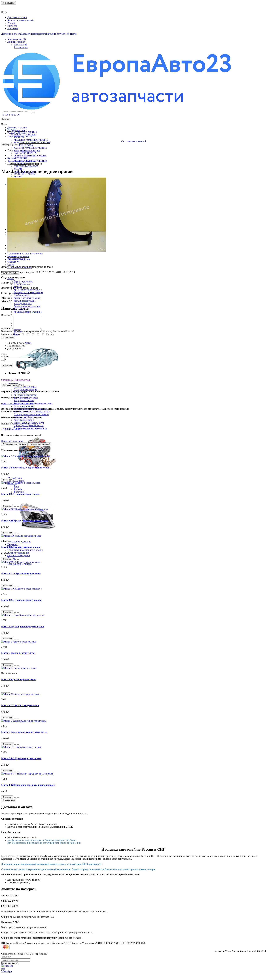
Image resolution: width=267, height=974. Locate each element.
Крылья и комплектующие (31, 140)
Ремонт (11, 23)
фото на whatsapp (10, 403)
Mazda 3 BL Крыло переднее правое (21, 758)
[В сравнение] (5, 354)
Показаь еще (8, 800)
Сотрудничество (16, 130)
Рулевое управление (18, 256)
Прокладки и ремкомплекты (28, 425)
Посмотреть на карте (12, 441)
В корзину (7, 365)
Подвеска (12, 544)
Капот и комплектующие (30, 148)
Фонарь (18, 489)
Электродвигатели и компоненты (31, 414)
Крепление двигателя (25, 395)
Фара (16, 486)
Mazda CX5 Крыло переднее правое (21, 600)
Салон (10, 264)
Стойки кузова (23, 145)
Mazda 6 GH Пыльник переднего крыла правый (28, 785)
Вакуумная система (24, 400)
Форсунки (19, 492)
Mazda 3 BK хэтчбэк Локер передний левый (25, 467)
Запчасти (12, 25)
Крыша (18, 176)
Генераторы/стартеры (25, 386)
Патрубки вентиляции (25, 389)
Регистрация (20, 44)
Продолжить (8, 337)
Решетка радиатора (26, 166)
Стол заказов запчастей (19, 136)
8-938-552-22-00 (11, 114)
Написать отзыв (22, 379)
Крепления (20, 158)
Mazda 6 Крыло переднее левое (18, 679)
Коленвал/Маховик (24, 420)
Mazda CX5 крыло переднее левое (20, 705)
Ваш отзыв (7, 328)
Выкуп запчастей (16, 133)
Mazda (28, 343)
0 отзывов (6, 379)
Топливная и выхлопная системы (25, 253)
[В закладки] (2, 354)
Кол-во (4, 356)
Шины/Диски (14, 478)
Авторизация (21, 47)
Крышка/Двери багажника (28, 312)
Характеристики (16, 259)
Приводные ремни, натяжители (30, 428)
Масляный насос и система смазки (32, 411)
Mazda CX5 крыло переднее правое (21, 547)
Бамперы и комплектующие (32, 142)
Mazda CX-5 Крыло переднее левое (20, 573)
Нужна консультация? (40, 444)
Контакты (8, 7)
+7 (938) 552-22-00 (11, 429)
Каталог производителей (20, 20)
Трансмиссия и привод (19, 564)
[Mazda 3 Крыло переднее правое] (56, 251)
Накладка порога (25, 153)
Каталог (6, 119)
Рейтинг (5, 334)
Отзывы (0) (13, 261)
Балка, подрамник (23, 281)
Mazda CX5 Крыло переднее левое (20, 494)
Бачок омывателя (23, 284)
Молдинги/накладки (27, 150)
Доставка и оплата (17, 17)
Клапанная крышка (24, 406)
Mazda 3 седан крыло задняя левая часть (24, 732)
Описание (12, 256)
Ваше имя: (6, 315)
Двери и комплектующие (30, 155)
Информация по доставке (14, 444)
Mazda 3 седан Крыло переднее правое (22, 626)
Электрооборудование (19, 541)
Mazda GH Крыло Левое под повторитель (24, 520)
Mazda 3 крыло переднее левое (18, 653)
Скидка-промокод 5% (12, 385)
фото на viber (27, 403)
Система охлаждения (18, 555)
